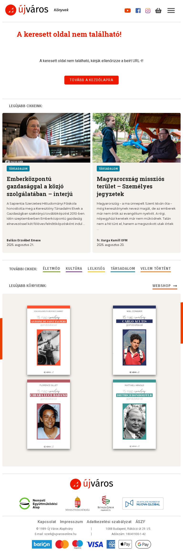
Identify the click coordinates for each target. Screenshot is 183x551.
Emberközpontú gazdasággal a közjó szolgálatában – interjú (40, 186)
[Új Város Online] (91, 484)
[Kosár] (158, 10)
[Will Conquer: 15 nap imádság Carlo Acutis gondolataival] (134, 340)
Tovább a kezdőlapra (91, 80)
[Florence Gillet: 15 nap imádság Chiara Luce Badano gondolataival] (48, 414)
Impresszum (71, 521)
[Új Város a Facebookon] (138, 10)
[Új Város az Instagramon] (147, 10)
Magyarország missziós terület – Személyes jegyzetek (130, 186)
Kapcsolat (47, 521)
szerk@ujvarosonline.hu (60, 534)
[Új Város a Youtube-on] (127, 10)
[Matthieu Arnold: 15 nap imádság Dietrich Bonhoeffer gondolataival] (134, 414)
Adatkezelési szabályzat (109, 521)
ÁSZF (141, 521)
